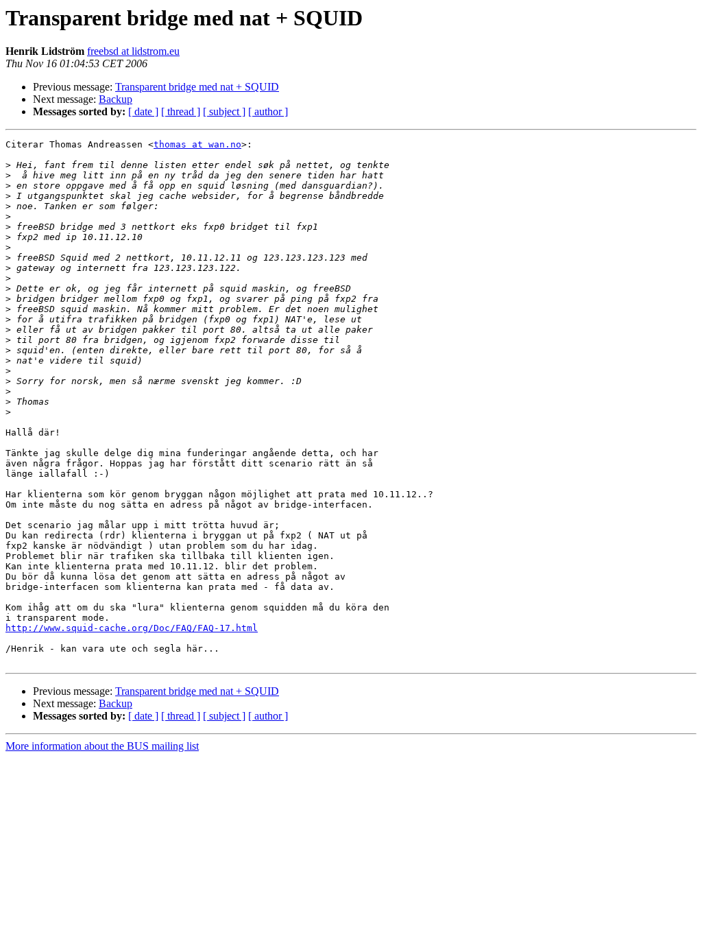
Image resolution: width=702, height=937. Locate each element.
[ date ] (143, 111)
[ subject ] (224, 111)
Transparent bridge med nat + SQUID (197, 87)
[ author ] (268, 111)
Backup (115, 99)
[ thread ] (180, 111)
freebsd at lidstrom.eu (133, 51)
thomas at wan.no (197, 144)
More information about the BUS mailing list (102, 746)
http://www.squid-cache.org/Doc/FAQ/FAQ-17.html (131, 628)
